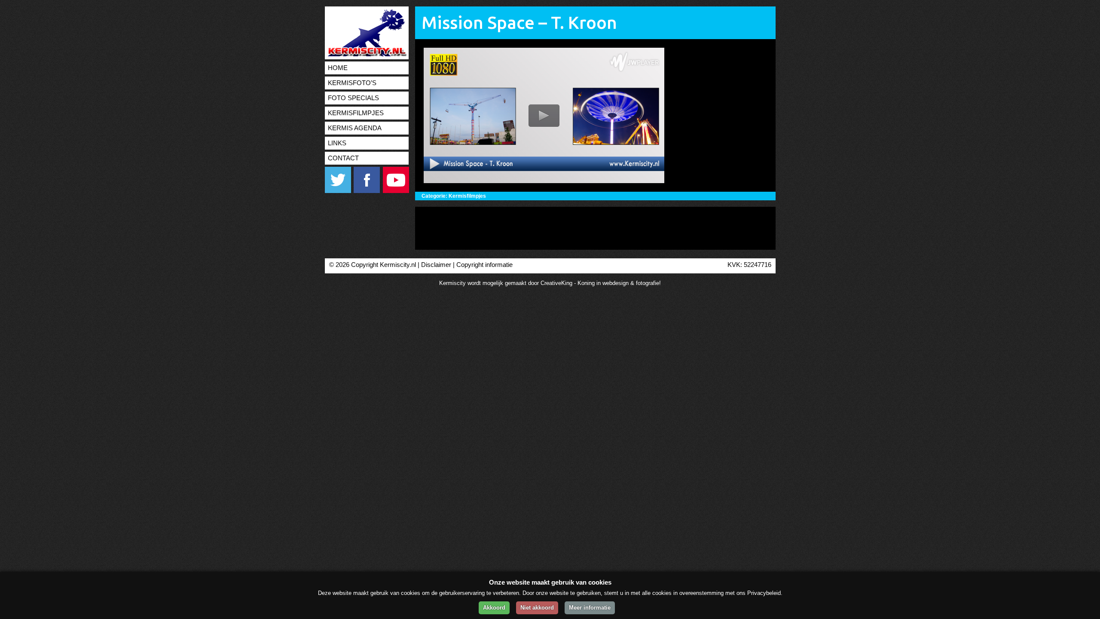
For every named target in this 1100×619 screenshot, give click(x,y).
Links (337, 143)
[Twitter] (338, 191)
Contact (343, 158)
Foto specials (353, 98)
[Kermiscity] (365, 54)
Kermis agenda (355, 128)
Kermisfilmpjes (356, 113)
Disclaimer (436, 264)
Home (338, 67)
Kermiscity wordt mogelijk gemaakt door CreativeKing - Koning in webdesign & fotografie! (550, 283)
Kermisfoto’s (352, 83)
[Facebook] (367, 191)
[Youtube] (396, 191)
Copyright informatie (484, 264)
